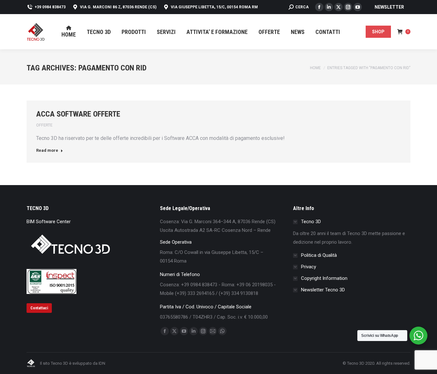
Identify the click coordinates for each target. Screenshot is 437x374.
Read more (47, 150)
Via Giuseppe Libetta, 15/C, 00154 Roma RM (214, 7)
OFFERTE (44, 125)
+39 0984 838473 (50, 7)
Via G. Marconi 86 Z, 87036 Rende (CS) (118, 7)
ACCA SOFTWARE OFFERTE (78, 114)
